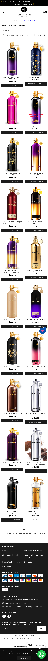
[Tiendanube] (24, 636)
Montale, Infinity (36, 77)
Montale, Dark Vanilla (35, 319)
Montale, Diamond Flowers (35, 512)
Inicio (4, 26)
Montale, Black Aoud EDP (12, 512)
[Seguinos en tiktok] (9, 616)
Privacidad (6, 567)
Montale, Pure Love (12, 367)
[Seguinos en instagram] (4, 616)
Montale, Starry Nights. (35, 367)
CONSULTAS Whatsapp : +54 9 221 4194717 (22, 600)
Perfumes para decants (33, 550)
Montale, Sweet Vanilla (35, 271)
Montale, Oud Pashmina (35, 126)
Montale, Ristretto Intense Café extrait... (12, 271)
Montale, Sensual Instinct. (36, 174)
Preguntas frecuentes (11, 562)
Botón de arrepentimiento (24, 646)
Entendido (24, 658)
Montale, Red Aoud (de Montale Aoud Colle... (12, 223)
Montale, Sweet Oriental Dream (35, 414)
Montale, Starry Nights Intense (12, 78)
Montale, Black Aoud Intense (36, 223)
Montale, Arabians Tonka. (12, 174)
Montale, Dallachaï (12, 319)
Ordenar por (6, 31)
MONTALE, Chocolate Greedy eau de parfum (36, 463)
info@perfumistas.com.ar (16, 603)
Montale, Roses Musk (12, 126)
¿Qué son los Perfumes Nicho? (33, 556)
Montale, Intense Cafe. (12, 462)
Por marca (12, 26)
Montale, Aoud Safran (12, 414)
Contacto (28, 562)
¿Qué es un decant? (10, 555)
